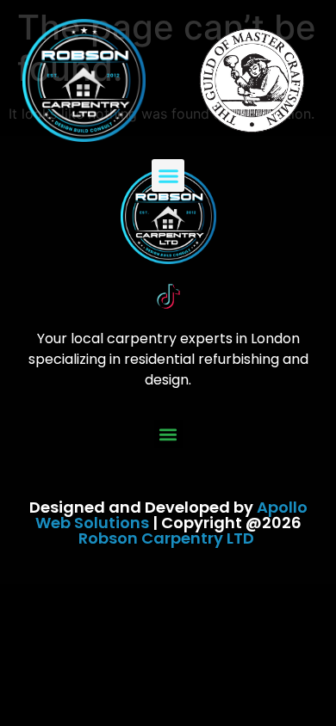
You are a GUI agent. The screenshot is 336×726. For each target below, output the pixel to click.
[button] (168, 175)
